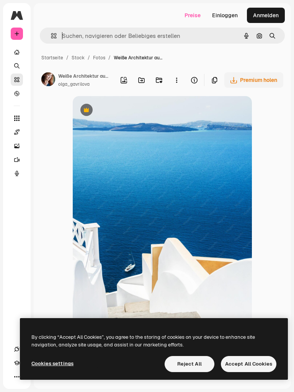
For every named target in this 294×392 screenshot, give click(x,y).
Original (121, 110)
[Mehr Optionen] (176, 80)
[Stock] (17, 80)
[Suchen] (17, 66)
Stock (78, 58)
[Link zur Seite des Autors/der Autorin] (48, 80)
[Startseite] (17, 52)
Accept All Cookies (248, 364)
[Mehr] (17, 377)
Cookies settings (52, 363)
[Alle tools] (17, 118)
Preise (193, 15)
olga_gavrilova (74, 84)
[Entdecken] (17, 93)
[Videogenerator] (17, 160)
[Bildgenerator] (17, 146)
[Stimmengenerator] (17, 173)
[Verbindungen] (17, 349)
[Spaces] (17, 132)
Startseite (52, 58)
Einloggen (225, 15)
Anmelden (266, 15)
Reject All (189, 364)
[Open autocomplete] (50, 36)
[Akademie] (17, 363)
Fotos (99, 58)
